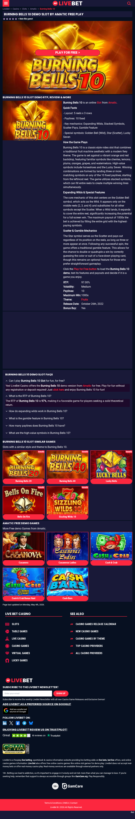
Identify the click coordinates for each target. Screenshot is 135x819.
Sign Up (61, 693)
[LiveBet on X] (11, 723)
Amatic (33, 9)
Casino (16, 9)
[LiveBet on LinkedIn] (5, 723)
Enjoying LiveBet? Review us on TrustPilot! (35, 730)
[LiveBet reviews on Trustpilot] (34, 735)
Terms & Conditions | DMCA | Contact (67, 803)
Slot (99, 102)
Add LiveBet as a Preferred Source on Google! (37, 704)
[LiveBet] (67, 3)
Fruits (84, 299)
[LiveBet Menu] (6, 3)
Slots (24, 9)
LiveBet (6, 9)
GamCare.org (81, 776)
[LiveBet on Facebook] (18, 723)
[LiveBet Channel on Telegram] (24, 723)
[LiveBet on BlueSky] (31, 723)
